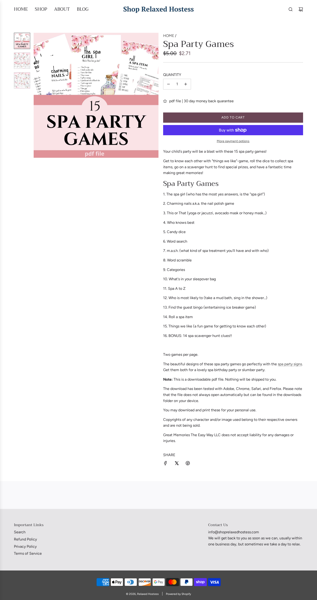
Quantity (172, 75)
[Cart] (301, 9)
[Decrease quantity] (168, 84)
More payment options (233, 141)
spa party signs (290, 364)
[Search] (290, 9)
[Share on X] (176, 464)
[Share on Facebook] (165, 464)
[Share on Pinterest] (188, 464)
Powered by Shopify (178, 594)
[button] (37, 95)
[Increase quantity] (186, 84)
